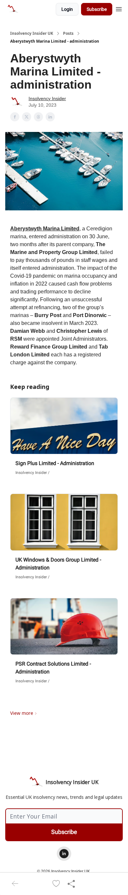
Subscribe (97, 9)
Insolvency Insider (47, 98)
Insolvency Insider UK (31, 33)
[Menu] (119, 8)
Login (67, 9)
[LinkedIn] (64, 853)
